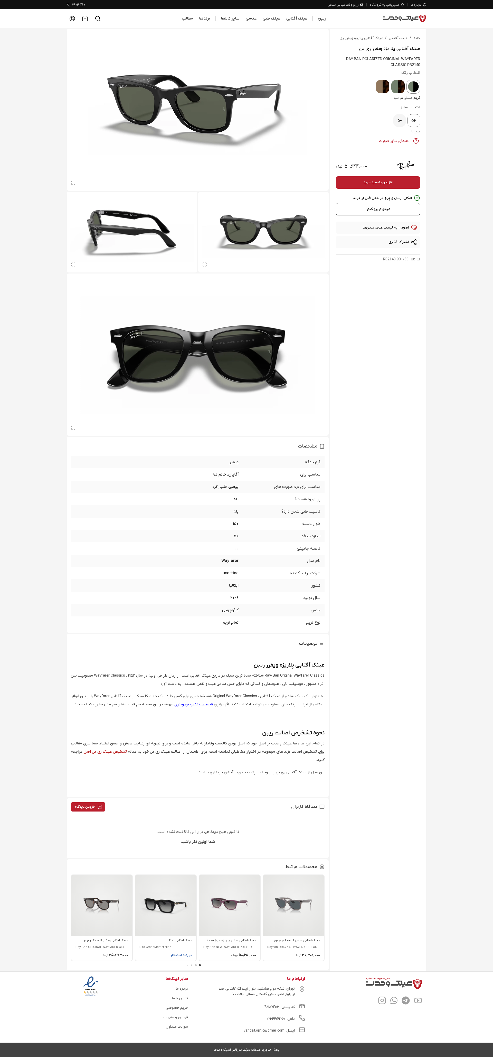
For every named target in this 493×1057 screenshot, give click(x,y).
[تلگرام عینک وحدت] (406, 1001)
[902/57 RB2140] (382, 86)
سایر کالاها (230, 18)
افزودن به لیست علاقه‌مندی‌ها (386, 227)
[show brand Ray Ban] (405, 165)
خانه (416, 38)
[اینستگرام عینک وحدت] (382, 1001)
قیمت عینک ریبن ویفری (193, 704)
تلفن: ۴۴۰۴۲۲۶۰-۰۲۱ (281, 1018)
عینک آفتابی (296, 18)
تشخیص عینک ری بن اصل (105, 751)
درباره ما (416, 5)
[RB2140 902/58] (398, 86)
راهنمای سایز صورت (395, 140)
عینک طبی (271, 18)
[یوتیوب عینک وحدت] (418, 1001)
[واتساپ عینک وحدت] (393, 1001)
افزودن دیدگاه (85, 806)
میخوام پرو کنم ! (378, 209)
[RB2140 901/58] (413, 86)
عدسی (251, 18)
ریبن (322, 18)
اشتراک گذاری (398, 242)
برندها (204, 18)
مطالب (187, 18)
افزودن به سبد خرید (378, 182)
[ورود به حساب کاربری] (72, 18)
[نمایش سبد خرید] (85, 18)
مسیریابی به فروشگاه (385, 5)
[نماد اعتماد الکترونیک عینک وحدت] (90, 995)
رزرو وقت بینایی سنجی (343, 5)
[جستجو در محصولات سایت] (97, 18)
